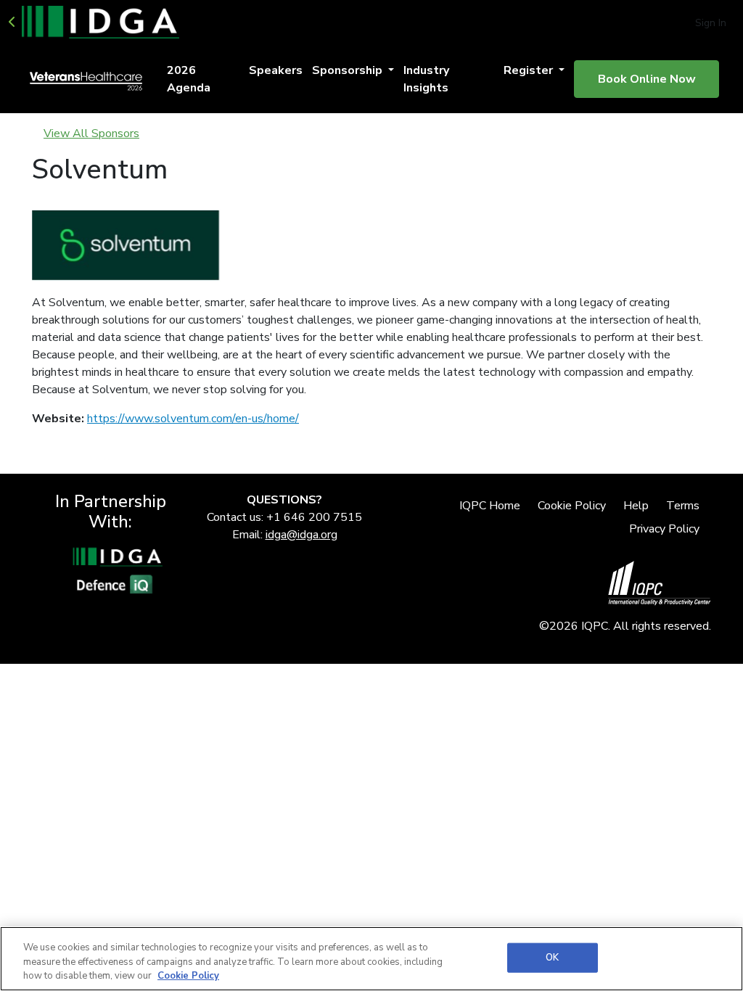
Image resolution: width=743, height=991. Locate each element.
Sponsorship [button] (348, 70)
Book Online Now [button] (647, 79)
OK (552, 956)
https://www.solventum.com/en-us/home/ (193, 419)
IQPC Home (489, 506)
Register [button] (530, 70)
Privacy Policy (664, 529)
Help (636, 506)
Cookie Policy (572, 506)
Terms (682, 506)
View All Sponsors (91, 133)
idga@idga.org (301, 535)
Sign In (710, 23)
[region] (371, 958)
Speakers (276, 70)
